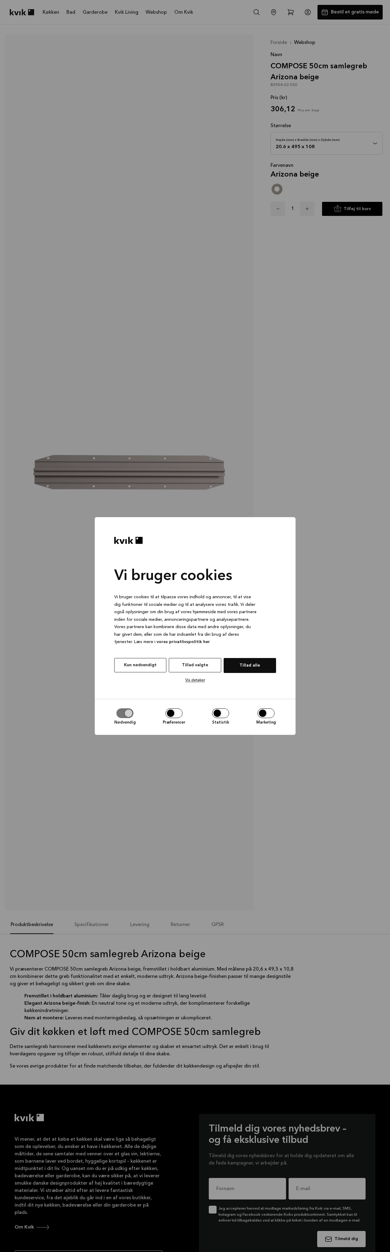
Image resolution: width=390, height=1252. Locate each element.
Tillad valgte (195, 665)
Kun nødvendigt (140, 665)
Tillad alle (249, 665)
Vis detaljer (195, 680)
